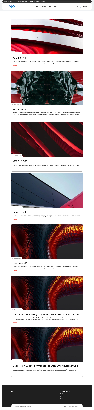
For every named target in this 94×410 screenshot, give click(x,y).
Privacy (70, 406)
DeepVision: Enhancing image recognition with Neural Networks (46, 314)
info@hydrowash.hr (23, 1)
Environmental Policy (75, 406)
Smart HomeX (20, 160)
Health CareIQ (20, 263)
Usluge (61, 395)
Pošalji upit (85, 6)
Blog (61, 396)
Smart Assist (19, 58)
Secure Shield (20, 212)
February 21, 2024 (15, 53)
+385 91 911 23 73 (12, 1)
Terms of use (66, 406)
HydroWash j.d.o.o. (18, 406)
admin (20, 53)
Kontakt (61, 398)
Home (61, 393)
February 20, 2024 (15, 309)
